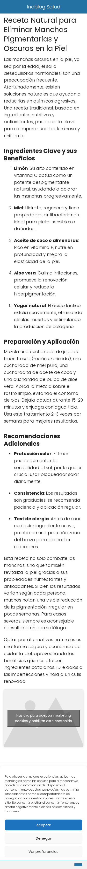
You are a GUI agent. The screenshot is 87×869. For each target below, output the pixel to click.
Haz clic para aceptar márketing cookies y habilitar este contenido (43, 718)
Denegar (43, 838)
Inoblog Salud (43, 6)
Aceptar (43, 825)
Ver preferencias (43, 851)
